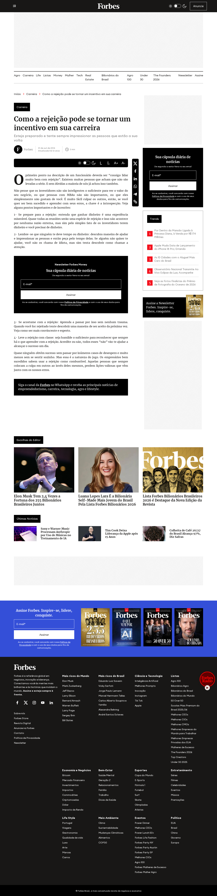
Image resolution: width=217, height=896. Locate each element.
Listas (47, 75)
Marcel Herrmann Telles (111, 695)
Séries (174, 775)
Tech (79, 75)
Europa (175, 842)
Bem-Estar (105, 770)
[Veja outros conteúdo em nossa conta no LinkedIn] (51, 702)
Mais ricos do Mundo (75, 676)
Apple (138, 705)
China (174, 832)
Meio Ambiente (108, 818)
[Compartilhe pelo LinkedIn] (135, 178)
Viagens (66, 827)
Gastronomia (69, 832)
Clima (101, 822)
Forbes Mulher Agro (146, 872)
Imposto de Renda (72, 809)
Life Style (68, 818)
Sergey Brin (68, 715)
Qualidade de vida (72, 837)
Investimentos (70, 785)
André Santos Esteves (110, 714)
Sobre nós (19, 713)
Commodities (70, 794)
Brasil (174, 827)
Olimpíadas (141, 804)
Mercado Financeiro (73, 780)
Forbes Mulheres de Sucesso (150, 867)
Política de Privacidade (76, 302)
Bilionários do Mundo (183, 695)
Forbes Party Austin (146, 847)
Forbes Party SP (144, 852)
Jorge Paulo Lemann (110, 690)
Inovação (140, 690)
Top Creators (178, 757)
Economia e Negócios (76, 770)
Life (38, 75)
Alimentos (104, 837)
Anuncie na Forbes (24, 728)
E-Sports (140, 780)
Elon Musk (67, 680)
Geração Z (104, 780)
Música (175, 794)
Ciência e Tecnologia (148, 676)
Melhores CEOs (179, 714)
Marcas (66, 852)
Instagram (141, 695)
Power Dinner (142, 822)
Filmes (174, 780)
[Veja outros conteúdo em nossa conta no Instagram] (34, 702)
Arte (64, 847)
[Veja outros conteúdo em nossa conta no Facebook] (17, 702)
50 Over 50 (177, 700)
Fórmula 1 (140, 785)
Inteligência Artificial (146, 680)
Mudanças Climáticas (110, 832)
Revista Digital (22, 723)
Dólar (65, 804)
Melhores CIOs (179, 719)
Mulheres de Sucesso (182, 747)
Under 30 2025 (179, 762)
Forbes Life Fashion (145, 837)
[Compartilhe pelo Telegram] (135, 194)
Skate (138, 799)
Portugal (67, 822)
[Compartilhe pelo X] (135, 163)
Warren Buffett (70, 705)
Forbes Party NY (144, 842)
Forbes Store (21, 718)
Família (102, 790)
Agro (17, 75)
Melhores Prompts (145, 685)
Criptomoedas (70, 799)
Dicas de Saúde (107, 799)
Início (17, 94)
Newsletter (185, 75)
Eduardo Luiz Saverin (110, 680)
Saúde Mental (106, 775)
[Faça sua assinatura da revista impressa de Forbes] (95, 627)
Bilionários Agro (180, 685)
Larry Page (68, 710)
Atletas (139, 809)
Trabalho (103, 794)
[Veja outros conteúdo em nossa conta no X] (25, 702)
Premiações (177, 799)
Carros (66, 857)
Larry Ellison (69, 695)
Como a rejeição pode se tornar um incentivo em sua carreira (81, 94)
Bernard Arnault (71, 700)
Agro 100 (176, 680)
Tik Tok (139, 700)
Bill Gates (67, 720)
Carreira (28, 75)
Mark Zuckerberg (71, 685)
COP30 (102, 842)
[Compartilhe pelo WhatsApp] (135, 186)
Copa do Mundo (144, 775)
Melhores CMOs (180, 724)
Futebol (139, 790)
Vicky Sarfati (105, 685)
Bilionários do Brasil (182, 690)
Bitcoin (66, 775)
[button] (101, 163)
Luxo (65, 842)
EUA (173, 822)
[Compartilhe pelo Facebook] (135, 171)
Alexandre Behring (108, 709)
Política (176, 818)
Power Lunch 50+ (144, 832)
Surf (137, 794)
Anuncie (198, 6)
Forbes (45, 385)
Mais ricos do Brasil (111, 676)
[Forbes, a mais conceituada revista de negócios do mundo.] (36, 667)
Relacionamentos (108, 785)
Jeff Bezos (68, 690)
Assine (199, 75)
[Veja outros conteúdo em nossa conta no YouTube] (42, 702)
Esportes (141, 770)
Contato (19, 733)
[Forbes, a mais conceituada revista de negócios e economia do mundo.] (108, 6)
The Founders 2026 (181, 752)
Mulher (69, 75)
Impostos (67, 790)
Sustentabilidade (108, 827)
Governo (176, 837)
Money (57, 75)
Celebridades (178, 785)
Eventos (175, 790)
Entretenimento (181, 770)
